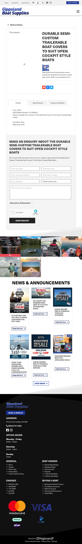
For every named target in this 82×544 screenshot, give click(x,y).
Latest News (25, 3)
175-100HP (12, 489)
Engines (11, 480)
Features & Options (57, 103)
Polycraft (47, 471)
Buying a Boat (50, 480)
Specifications (38, 103)
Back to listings (16, 25)
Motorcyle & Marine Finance (54, 484)
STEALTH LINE (13, 484)
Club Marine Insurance (52, 486)
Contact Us (15, 3)
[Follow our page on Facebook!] (47, 3)
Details (18, 103)
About (6, 3)
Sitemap (54, 541)
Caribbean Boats (50, 467)
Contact (11, 467)
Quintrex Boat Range (51, 465)
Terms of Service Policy (16, 474)
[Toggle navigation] (78, 11)
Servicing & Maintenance (53, 491)
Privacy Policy (13, 471)
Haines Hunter (49, 469)
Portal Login (12, 469)
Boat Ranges (49, 461)
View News (39, 383)
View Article (17, 329)
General (11, 461)
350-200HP (12, 486)
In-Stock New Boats (51, 474)
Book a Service (15, 413)
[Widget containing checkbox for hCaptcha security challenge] (24, 212)
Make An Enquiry (50, 489)
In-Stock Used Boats (51, 476)
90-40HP (11, 491)
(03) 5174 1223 (14, 425)
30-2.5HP (11, 493)
